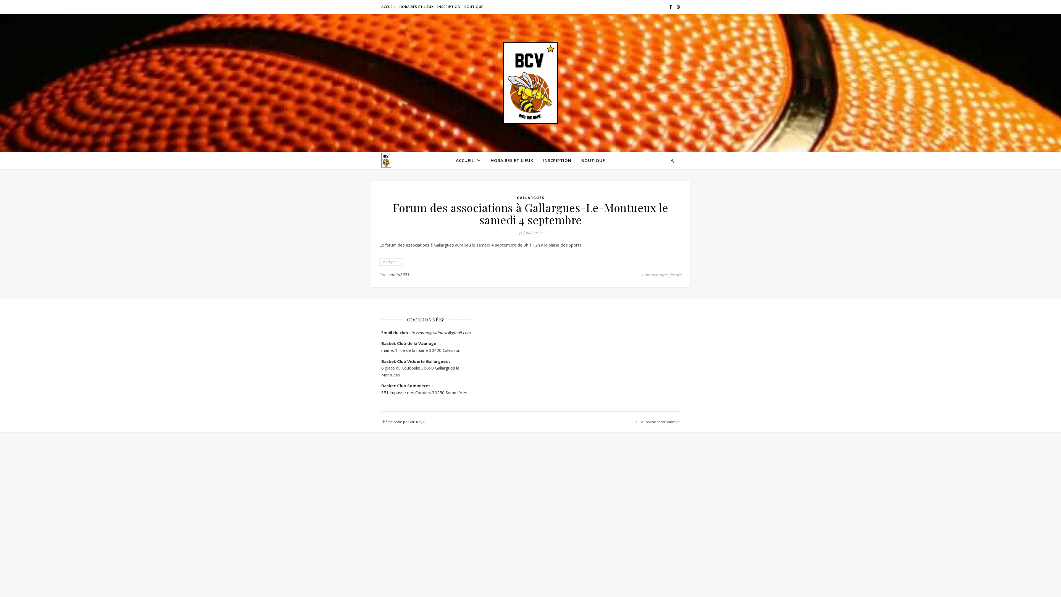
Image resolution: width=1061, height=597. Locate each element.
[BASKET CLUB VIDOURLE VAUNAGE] (530, 83)
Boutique (473, 6)
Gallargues (530, 197)
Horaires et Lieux (417, 6)
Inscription (449, 6)
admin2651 (399, 274)
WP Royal (418, 421)
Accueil (388, 6)
